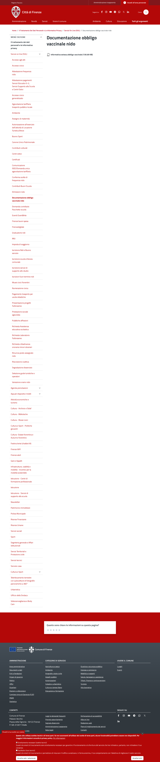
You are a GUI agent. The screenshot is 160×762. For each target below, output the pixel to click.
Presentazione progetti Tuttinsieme (21, 304)
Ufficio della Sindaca (19, 595)
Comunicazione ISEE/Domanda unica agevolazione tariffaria (21, 168)
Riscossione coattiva (20, 361)
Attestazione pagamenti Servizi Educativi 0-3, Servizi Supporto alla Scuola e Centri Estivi (23, 85)
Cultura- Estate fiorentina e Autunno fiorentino (22, 436)
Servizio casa (16, 566)
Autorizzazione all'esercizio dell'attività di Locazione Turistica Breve (23, 127)
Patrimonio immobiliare (20, 507)
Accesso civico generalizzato (18, 97)
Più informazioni (59, 738)
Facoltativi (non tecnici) (26, 750)
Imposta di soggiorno (20, 244)
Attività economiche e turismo (20, 401)
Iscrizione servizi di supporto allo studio (20, 269)
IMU (13, 238)
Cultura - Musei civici (19, 420)
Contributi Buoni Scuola (22, 186)
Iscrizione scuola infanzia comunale (22, 260)
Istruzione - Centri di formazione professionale (21, 480)
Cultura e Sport (17, 571)
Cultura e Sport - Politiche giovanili (21, 427)
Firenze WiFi (16, 449)
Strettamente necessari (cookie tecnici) (32, 742)
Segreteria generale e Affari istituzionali (22, 544)
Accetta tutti (137, 758)
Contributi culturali (19, 148)
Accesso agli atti (18, 59)
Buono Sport (17, 136)
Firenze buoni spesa (20, 221)
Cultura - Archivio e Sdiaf (21, 408)
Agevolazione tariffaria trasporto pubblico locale (22, 106)
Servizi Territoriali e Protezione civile (18, 553)
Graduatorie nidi (18, 232)
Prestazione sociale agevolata (20, 313)
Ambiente (16, 112)
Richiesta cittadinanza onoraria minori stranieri (22, 346)
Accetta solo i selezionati (26, 758)
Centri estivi (17, 153)
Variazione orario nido (21, 382)
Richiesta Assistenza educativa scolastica (20, 328)
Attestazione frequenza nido (21, 73)
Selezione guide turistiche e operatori (23, 375)
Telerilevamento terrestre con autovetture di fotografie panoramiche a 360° (23, 580)
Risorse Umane (17, 525)
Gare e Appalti (16, 460)
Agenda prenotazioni (19, 388)
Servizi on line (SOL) (19, 54)
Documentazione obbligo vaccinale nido (22, 199)
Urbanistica (15, 589)
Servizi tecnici (16, 560)
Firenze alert (16, 455)
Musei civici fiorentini (20, 282)
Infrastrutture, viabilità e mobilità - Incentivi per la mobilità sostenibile (21, 469)
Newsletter (15, 502)
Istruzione (15, 487)
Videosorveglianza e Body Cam (21, 603)
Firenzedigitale (18, 226)
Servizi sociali (16, 531)
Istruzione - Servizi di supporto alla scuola (19, 495)
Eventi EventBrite (19, 215)
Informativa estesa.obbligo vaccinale (66, 54)
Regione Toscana (16, 3)
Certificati (16, 159)
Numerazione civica (20, 288)
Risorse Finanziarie (18, 519)
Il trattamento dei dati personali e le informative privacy (22, 45)
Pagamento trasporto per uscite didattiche (22, 296)
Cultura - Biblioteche (19, 414)
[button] (146, 12)
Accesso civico (18, 65)
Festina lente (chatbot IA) (21, 443)
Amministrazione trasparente (104, 2)
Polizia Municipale (18, 513)
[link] (135, 2)
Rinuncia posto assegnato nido (22, 354)
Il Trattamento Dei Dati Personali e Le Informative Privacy (40, 30)
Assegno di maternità (21, 118)
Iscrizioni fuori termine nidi (23, 276)
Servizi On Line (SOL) (72, 30)
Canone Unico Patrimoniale (23, 142)
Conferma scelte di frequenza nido (19, 179)
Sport (13, 536)
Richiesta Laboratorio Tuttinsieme (21, 337)
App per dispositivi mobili (21, 393)
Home (14, 30)
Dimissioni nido (18, 191)
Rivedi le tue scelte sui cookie (13, 732)
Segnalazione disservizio (22, 367)
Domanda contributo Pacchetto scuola (20, 208)
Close (142, 733)
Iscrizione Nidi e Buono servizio (21, 252)
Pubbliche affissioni (20, 320)
